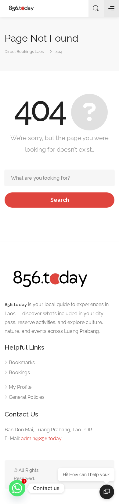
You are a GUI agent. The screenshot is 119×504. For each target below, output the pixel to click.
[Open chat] (106, 492)
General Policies (27, 397)
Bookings (19, 372)
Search (59, 200)
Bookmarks (22, 362)
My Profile (20, 387)
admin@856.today (41, 438)
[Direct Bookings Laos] (21, 8)
